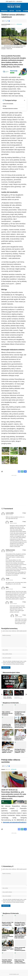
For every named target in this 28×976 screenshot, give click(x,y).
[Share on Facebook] (5, 21)
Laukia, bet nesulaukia (8, 103)
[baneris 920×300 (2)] (14, 802)
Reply (25, 521)
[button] (7, 21)
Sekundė (3, 769)
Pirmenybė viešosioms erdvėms (10, 108)
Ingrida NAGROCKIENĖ (5, 24)
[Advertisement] (14, 490)
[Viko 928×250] (14, 71)
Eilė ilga (4, 106)
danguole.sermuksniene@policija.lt (14, 822)
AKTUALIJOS (19, 24)
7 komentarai (3, 25)
